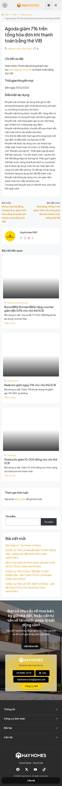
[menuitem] (56, 5)
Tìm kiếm (10, 516)
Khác (14, 15)
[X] (26, 769)
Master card (26, 15)
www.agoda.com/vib (20, 69)
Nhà (7, 15)
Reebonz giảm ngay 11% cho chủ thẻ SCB (30, 385)
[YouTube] (35, 769)
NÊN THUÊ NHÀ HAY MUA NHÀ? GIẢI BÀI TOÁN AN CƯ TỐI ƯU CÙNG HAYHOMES (30, 564)
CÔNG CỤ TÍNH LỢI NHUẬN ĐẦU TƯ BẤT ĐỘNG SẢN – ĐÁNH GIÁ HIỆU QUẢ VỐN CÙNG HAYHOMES (30, 554)
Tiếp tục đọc (10, 323)
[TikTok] (44, 769)
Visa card (26, 48)
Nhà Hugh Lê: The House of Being (23, 545)
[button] (4, 5)
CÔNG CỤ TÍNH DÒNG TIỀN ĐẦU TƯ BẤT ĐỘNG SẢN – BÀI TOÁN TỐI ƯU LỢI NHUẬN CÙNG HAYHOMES (28, 575)
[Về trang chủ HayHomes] (31, 755)
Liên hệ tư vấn (31, 646)
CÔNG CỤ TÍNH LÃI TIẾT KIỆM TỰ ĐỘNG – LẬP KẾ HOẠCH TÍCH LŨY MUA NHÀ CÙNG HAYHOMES (30, 587)
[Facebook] (18, 769)
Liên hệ (31, 780)
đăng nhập (20, 499)
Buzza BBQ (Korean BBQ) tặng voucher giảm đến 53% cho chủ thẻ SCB (29, 308)
